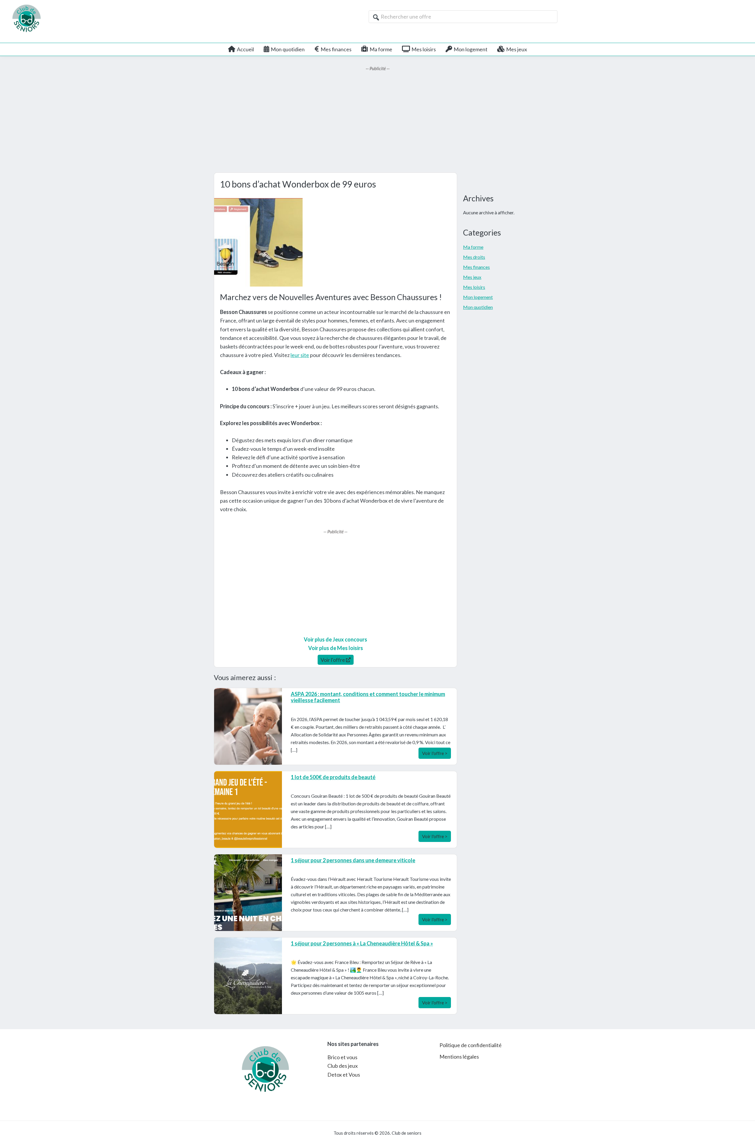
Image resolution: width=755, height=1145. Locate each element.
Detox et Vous (343, 1074)
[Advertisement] (377, 122)
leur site (299, 355)
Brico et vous (342, 1057)
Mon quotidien (478, 307)
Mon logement (478, 297)
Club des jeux (342, 1065)
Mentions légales (459, 1056)
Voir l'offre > (434, 753)
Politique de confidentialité (470, 1045)
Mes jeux (472, 277)
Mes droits (474, 257)
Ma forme (473, 247)
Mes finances (476, 267)
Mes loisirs (474, 287)
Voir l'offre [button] (333, 660)
